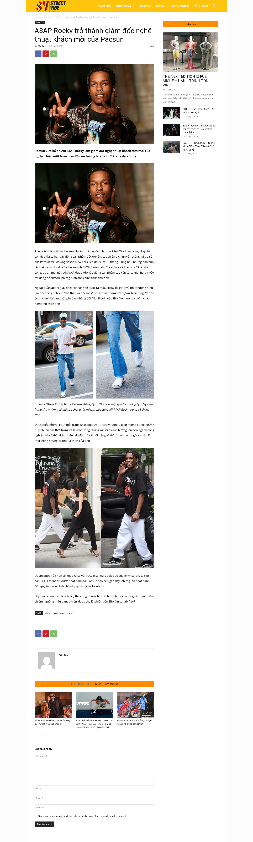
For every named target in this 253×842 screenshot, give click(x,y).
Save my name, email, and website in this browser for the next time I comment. (82, 816)
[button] (214, 6)
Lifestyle (145, 6)
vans (70, 613)
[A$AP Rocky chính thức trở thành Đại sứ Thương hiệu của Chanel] (53, 705)
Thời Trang (123, 6)
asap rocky (59, 613)
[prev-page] (37, 734)
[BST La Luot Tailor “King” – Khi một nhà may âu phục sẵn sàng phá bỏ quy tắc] (171, 113)
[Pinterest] (46, 53)
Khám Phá (104, 6)
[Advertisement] (190, 214)
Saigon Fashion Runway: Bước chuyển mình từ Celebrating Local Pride (199, 129)
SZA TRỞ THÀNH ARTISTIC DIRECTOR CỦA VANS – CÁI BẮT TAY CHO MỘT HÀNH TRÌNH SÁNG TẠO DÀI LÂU (94, 724)
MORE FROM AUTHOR (107, 684)
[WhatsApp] (53, 53)
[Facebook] (38, 53)
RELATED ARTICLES (80, 684)
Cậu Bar (41, 46)
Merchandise (180, 6)
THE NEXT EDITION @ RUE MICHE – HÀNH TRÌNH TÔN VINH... (186, 80)
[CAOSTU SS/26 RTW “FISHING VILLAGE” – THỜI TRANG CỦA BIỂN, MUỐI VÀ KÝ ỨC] (171, 147)
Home (38, 17)
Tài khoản (201, 6)
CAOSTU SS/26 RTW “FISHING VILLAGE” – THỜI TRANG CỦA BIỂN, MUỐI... (199, 146)
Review (159, 6)
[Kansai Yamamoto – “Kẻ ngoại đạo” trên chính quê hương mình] (135, 705)
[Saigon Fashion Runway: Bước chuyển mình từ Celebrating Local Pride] (171, 130)
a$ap (47, 613)
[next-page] (42, 734)
